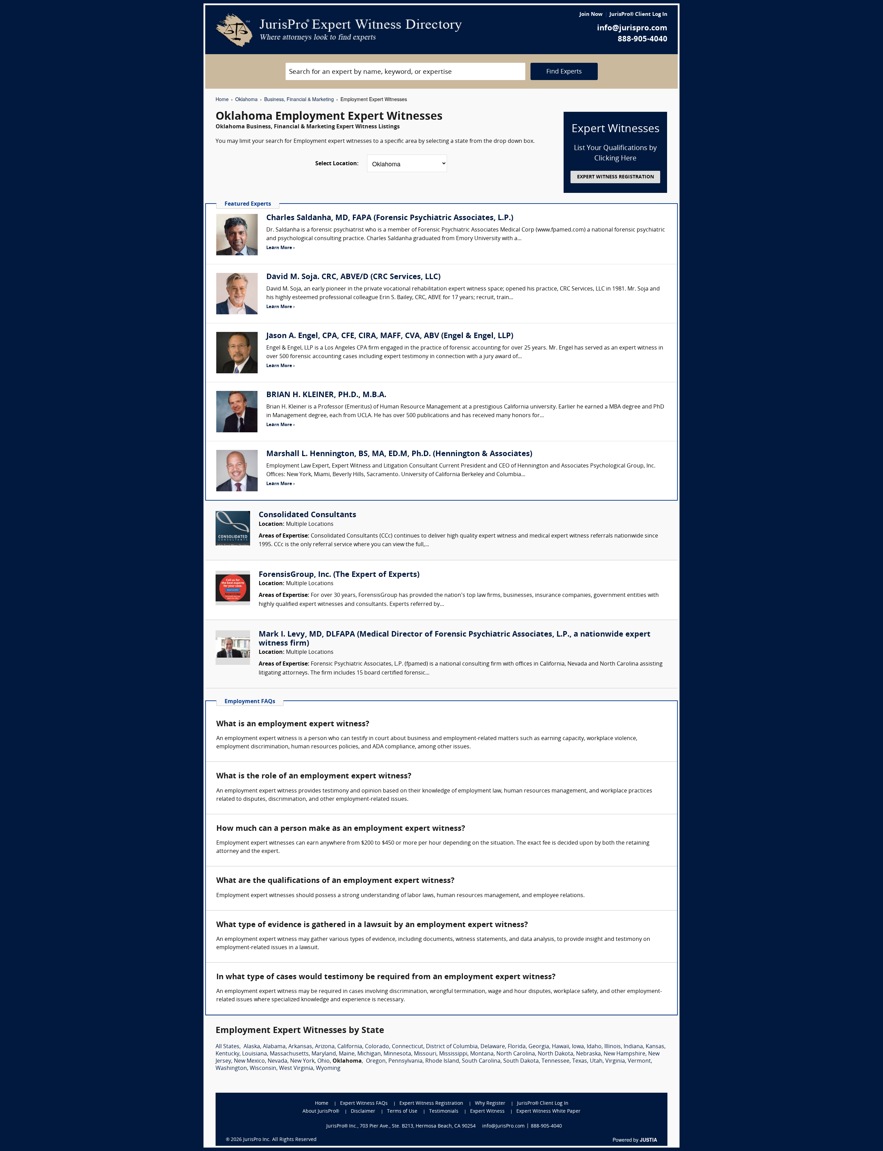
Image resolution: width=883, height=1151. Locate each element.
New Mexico (249, 1061)
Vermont (639, 1061)
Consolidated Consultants (307, 515)
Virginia (615, 1061)
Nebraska (588, 1054)
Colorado (377, 1047)
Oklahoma (246, 99)
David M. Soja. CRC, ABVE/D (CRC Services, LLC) (353, 277)
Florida (517, 1047)
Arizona (325, 1047)
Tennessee (555, 1061)
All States (227, 1047)
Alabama (274, 1047)
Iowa (578, 1047)
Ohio (323, 1061)
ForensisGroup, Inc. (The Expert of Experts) (339, 575)
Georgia (538, 1047)
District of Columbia (452, 1047)
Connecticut (407, 1047)
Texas (579, 1061)
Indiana (633, 1047)
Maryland (323, 1054)
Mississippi (453, 1054)
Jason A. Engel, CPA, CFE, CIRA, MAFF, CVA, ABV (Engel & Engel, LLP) (389, 336)
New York (302, 1061)
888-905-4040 (642, 39)
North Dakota (555, 1054)
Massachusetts (289, 1054)
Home (222, 99)
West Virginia (296, 1068)
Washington (231, 1068)
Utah (596, 1061)
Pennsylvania (405, 1061)
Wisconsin (263, 1068)
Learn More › (280, 248)
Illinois (612, 1047)
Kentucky (227, 1054)
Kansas (655, 1047)
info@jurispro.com (632, 28)
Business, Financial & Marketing (299, 99)
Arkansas (300, 1047)
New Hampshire (624, 1054)
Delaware (492, 1047)
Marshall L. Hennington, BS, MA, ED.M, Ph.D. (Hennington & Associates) (399, 454)
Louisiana (254, 1054)
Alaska (252, 1047)
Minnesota (397, 1054)
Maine (347, 1054)
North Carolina (515, 1054)
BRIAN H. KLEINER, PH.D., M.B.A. (326, 395)
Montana (482, 1054)
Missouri (425, 1054)
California (349, 1047)
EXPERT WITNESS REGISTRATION (615, 177)
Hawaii (560, 1047)
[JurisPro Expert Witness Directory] (339, 30)
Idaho (594, 1047)
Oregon (376, 1061)
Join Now (591, 14)
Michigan (369, 1054)
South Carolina (481, 1061)
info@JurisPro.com (503, 1126)
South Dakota (521, 1061)
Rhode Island (442, 1061)
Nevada (277, 1061)
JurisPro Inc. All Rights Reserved (280, 1139)
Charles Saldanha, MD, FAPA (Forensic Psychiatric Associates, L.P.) (389, 218)
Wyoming (328, 1068)
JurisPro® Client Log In (638, 14)
